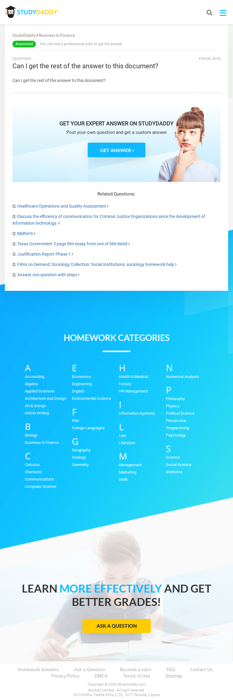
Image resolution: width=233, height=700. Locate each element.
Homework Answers (38, 669)
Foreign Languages (88, 428)
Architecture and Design (45, 398)
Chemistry (33, 472)
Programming (177, 428)
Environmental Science (91, 398)
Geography (81, 450)
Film (75, 420)
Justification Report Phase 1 (44, 254)
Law (122, 435)
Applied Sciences (40, 391)
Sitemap (173, 676)
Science (173, 457)
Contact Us (201, 669)
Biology (31, 435)
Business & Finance (42, 442)
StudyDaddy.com (132, 684)
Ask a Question (116, 626)
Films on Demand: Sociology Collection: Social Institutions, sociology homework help (95, 264)
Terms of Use (136, 676)
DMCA (101, 676)
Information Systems (137, 413)
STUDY (37, 12)
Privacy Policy (65, 676)
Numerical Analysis (182, 376)
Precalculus (176, 420)
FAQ (171, 669)
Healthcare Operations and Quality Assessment (61, 206)
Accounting (34, 376)
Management (130, 465)
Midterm (25, 233)
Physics (173, 406)
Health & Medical (133, 376)
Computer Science (40, 486)
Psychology (176, 435)
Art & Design (35, 405)
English (78, 391)
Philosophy (175, 398)
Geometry (80, 464)
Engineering (82, 384)
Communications (39, 479)
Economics (81, 376)
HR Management (133, 391)
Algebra (31, 384)
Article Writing (37, 413)
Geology (79, 457)
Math (123, 479)
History (125, 384)
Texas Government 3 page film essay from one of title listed (72, 243)
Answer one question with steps (47, 274)
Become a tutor (135, 669)
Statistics (174, 472)
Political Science (180, 413)
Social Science (178, 464)
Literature (127, 442)
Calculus (32, 464)
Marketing (127, 472)
